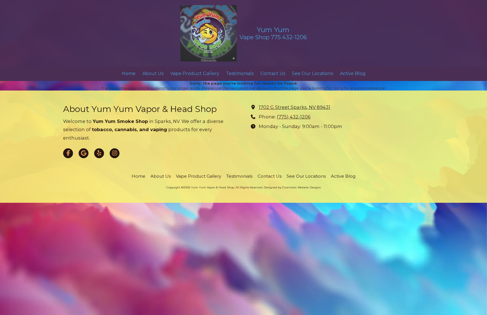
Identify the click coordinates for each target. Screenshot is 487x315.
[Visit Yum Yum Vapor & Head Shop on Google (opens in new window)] (83, 153)
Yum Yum (273, 30)
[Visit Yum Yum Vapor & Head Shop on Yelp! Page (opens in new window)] (99, 153)
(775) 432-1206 (293, 117)
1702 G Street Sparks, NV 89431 (294, 107)
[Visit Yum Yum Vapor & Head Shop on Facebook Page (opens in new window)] (68, 153)
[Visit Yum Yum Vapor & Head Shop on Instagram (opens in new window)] (114, 153)
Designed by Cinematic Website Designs (292, 187)
